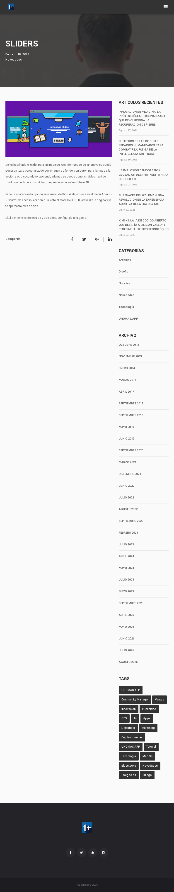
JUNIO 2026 (126, 638)
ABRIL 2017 (126, 391)
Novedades (13, 59)
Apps (146, 718)
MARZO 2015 (127, 380)
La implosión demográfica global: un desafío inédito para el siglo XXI (143, 175)
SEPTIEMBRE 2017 (131, 403)
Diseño (123, 271)
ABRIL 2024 (126, 556)
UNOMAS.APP (128, 318)
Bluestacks (128, 765)
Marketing (148, 727)
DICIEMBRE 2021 (130, 474)
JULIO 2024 (126, 579)
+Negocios (128, 775)
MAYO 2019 (126, 427)
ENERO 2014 (127, 368)
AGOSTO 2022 (128, 509)
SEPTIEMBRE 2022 (131, 521)
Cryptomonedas (132, 737)
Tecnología (126, 307)
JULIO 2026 (126, 650)
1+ (135, 718)
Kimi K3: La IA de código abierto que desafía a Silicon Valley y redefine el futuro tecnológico (144, 225)
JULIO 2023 (126, 544)
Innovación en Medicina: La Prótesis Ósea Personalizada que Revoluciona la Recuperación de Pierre (142, 118)
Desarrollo (128, 727)
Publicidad (149, 709)
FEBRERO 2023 (128, 532)
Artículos (125, 260)
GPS (124, 718)
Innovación (128, 709)
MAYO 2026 (126, 626)
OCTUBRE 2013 (129, 344)
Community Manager (134, 699)
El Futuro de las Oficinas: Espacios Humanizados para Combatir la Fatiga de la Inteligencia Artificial (141, 147)
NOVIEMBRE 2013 (130, 356)
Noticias (124, 283)
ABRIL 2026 (126, 615)
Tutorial (151, 746)
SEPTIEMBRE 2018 (131, 415)
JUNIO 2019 (126, 438)
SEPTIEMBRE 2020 (131, 450)
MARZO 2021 (127, 462)
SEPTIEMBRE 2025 (131, 603)
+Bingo (147, 775)
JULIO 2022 (126, 497)
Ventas (159, 699)
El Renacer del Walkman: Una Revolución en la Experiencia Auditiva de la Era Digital (141, 200)
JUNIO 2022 (126, 485)
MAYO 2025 (126, 591)
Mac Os (147, 756)
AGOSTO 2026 (128, 662)
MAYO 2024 (126, 568)
